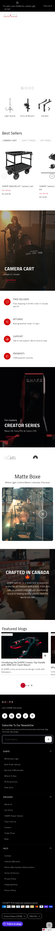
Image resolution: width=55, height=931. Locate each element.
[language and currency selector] (40, 16)
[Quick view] (35, 148)
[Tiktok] (25, 716)
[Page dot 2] (26, 88)
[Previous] (3, 5)
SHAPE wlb (19, 903)
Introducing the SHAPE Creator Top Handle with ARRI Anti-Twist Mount (23, 663)
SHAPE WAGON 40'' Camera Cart (17, 186)
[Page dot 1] (22, 88)
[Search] (46, 16)
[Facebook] (4, 716)
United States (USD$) (13, 916)
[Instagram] (11, 716)
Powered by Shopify (31, 903)
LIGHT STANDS (29, 140)
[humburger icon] (27, 16)
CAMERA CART (10, 140)
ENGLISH (33, 916)
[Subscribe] (48, 739)
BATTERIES (46, 140)
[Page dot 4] (33, 88)
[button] (48, 929)
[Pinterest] (32, 716)
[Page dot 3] (29, 88)
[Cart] (51, 16)
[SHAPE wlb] (12, 16)
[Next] (51, 5)
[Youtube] (18, 716)
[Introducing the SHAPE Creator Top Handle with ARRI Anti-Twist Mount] (24, 645)
